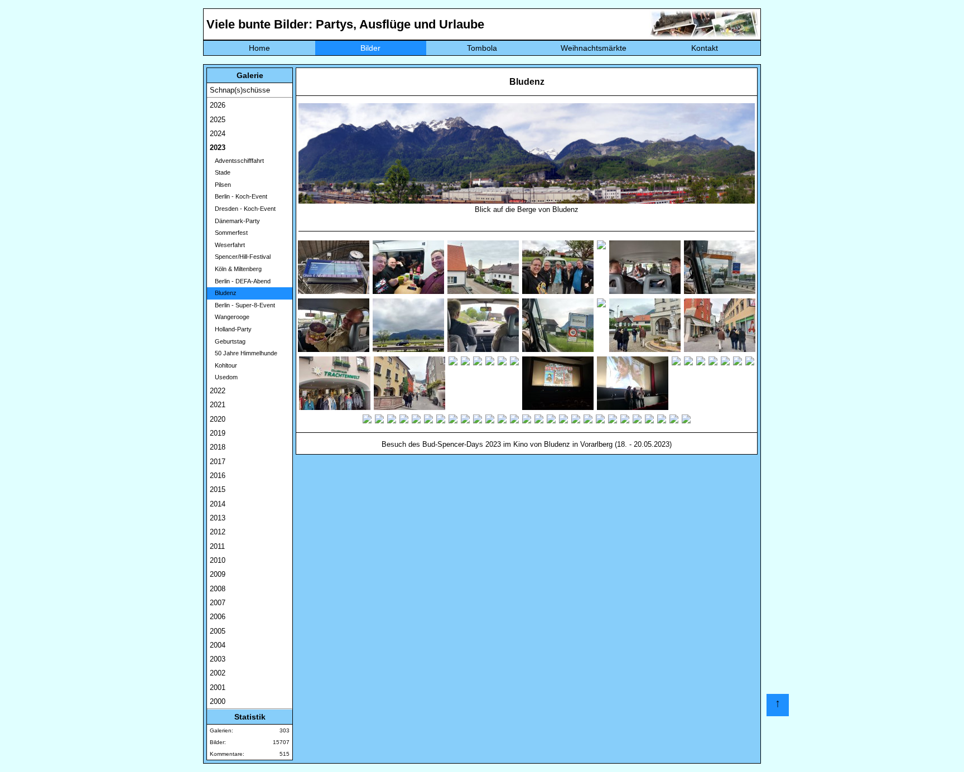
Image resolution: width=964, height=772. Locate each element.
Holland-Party (231, 329)
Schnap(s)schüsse (240, 90)
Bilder (370, 48)
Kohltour (223, 365)
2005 (217, 631)
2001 (217, 687)
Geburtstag (227, 341)
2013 (217, 518)
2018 (217, 447)
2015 (217, 489)
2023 (217, 147)
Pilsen (220, 184)
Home (259, 48)
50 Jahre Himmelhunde (243, 353)
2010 (217, 560)
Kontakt (704, 48)
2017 (217, 461)
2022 (217, 391)
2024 (217, 133)
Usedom (224, 377)
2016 (217, 475)
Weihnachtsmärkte (593, 48)
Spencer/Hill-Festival (240, 256)
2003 (217, 659)
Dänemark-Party (235, 221)
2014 (217, 504)
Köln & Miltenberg (236, 269)
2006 (217, 616)
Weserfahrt (227, 245)
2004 (217, 645)
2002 (217, 673)
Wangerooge (229, 316)
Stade (220, 172)
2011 (217, 546)
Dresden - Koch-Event (243, 208)
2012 (217, 532)
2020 (217, 419)
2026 (217, 105)
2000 (217, 701)
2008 (217, 589)
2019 (217, 433)
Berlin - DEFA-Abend (240, 281)
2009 (217, 574)
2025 (217, 119)
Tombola (482, 48)
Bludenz (223, 293)
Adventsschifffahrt (237, 160)
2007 (217, 603)
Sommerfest (229, 232)
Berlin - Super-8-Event (242, 305)
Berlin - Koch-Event (238, 196)
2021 (217, 405)
